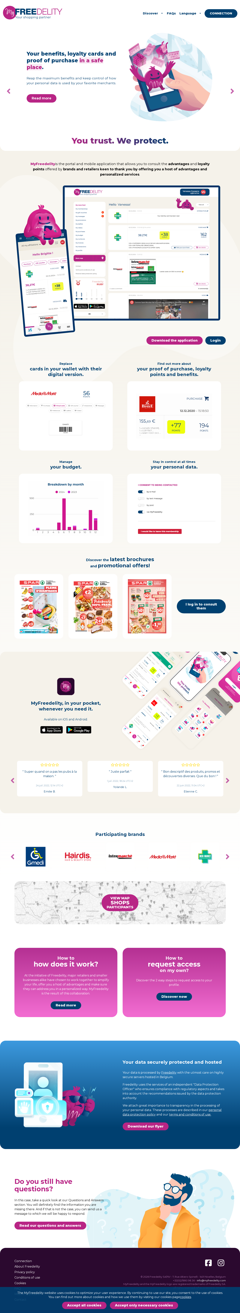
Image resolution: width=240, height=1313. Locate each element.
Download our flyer (146, 1126)
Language (187, 13)
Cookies (20, 1283)
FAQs (171, 13)
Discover (150, 13)
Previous (12, 780)
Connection (221, 13)
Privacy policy (24, 1272)
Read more (41, 95)
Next (229, 91)
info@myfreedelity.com (211, 1280)
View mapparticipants (120, 902)
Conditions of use (27, 1277)
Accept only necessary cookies (144, 1305)
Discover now (174, 997)
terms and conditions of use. (190, 1114)
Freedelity (168, 1072)
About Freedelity (27, 1266)
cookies (185, 1297)
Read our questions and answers (50, 1226)
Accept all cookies (84, 1305)
